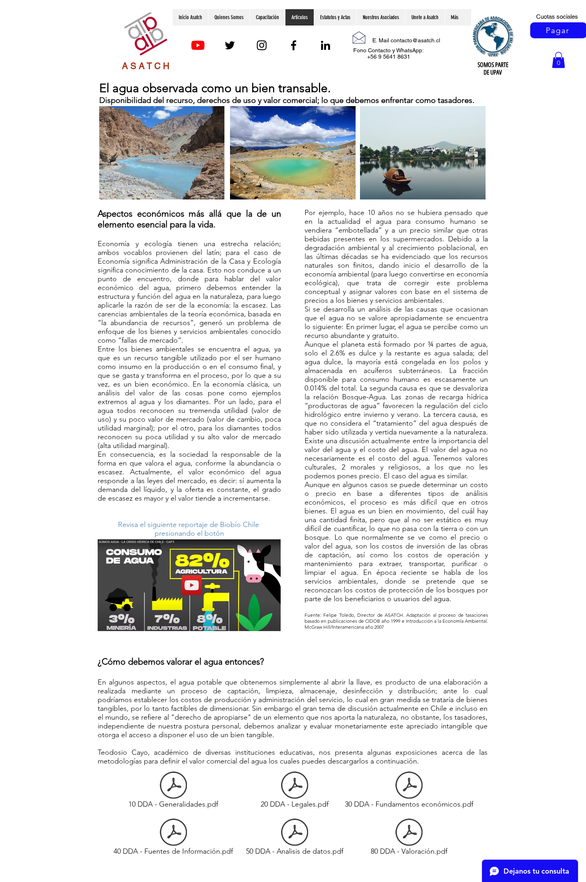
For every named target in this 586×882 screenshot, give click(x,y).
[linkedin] (325, 45)
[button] (558, 60)
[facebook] (293, 45)
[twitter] (229, 45)
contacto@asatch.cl (415, 40)
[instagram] (261, 45)
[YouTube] (198, 45)
